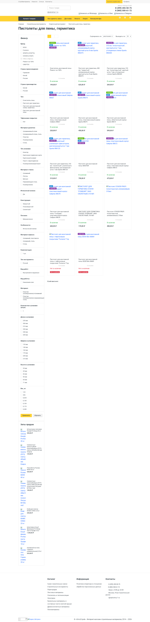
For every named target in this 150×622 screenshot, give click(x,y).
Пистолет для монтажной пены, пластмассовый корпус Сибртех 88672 (118, 166)
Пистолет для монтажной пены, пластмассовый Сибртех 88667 (59, 120)
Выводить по (120, 36)
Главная (21, 24)
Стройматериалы (24, 1)
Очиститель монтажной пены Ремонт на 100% (60, 69)
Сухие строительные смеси (57, 584)
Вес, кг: (23, 388)
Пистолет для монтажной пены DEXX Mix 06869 (87, 260)
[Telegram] (123, 13)
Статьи (41, 1)
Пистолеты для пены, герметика (79, 24)
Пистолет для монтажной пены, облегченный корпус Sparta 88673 (117, 120)
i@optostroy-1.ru (52, 12)
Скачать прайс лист (113, 1)
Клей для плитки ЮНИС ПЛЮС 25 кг (33, 510)
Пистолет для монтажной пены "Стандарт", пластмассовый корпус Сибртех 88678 (59, 214)
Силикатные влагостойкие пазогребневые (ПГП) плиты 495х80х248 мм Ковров (34, 448)
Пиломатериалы (53, 609)
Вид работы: (25, 279)
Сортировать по (96, 36)
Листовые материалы (55, 592)
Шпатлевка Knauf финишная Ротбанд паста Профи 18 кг (33, 528)
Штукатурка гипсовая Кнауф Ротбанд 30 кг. (34, 430)
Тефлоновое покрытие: (29, 118)
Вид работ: (24, 269)
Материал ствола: (27, 170)
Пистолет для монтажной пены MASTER (87, 165)
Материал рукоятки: (28, 128)
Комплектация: (26, 250)
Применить (26, 415)
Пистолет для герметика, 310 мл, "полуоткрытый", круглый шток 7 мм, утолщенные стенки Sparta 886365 (117, 71)
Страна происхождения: (29, 69)
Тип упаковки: (26, 149)
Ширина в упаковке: (28, 341)
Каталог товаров (29, 19)
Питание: (24, 215)
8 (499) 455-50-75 (123, 8)
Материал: (24, 288)
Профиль (126, 1)
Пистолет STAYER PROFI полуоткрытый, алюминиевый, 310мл (115, 213)
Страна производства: (29, 84)
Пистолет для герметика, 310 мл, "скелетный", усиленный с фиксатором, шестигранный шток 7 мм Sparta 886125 (61, 167)
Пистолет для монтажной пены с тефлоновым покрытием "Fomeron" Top (59, 261)
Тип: (22, 97)
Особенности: (26, 225)
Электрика (51, 598)
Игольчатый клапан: (28, 191)
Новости (34, 1)
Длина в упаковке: (27, 317)
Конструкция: (26, 200)
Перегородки (52, 590)
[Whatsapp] (88, 13)
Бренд (23, 44)
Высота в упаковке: (28, 365)
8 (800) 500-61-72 (123, 10)
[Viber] (105, 13)
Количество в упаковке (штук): (29, 306)
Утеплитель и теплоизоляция (58, 595)
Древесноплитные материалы (58, 607)
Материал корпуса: (27, 235)
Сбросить (37, 415)
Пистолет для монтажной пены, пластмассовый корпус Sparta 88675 (89, 120)
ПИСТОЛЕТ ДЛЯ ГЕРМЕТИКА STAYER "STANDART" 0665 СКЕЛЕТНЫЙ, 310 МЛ (89, 213)
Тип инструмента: (27, 259)
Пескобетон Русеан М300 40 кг (33, 468)
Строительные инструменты (36, 24)
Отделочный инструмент (57, 24)
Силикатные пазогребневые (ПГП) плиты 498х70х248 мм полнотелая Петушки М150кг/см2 (34, 484)
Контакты (48, 1)
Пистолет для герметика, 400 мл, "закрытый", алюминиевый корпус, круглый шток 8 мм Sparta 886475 (88, 72)
